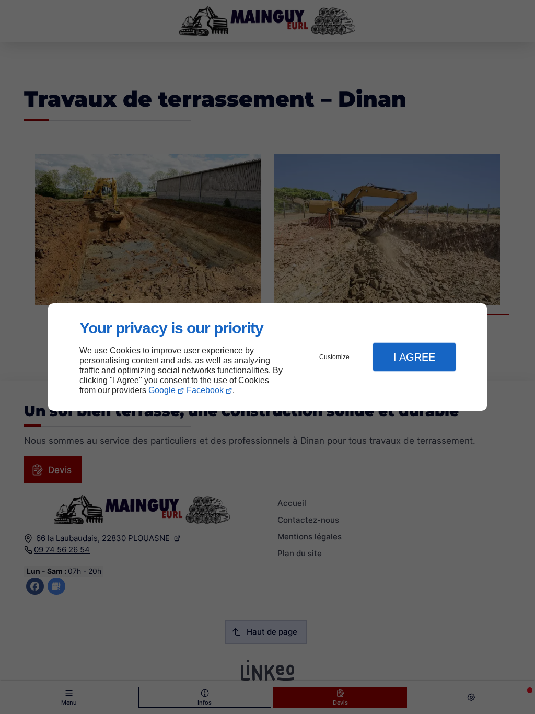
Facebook (205, 390)
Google (162, 390)
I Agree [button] (414, 357)
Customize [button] (334, 357)
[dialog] (267, 357)
